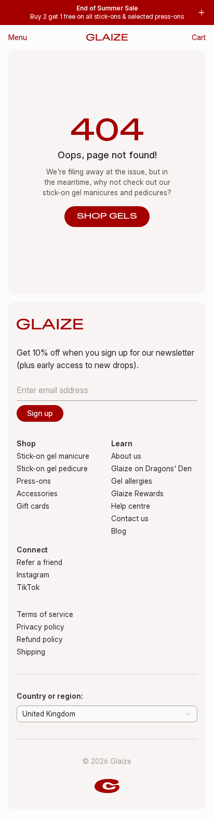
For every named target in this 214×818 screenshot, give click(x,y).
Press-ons (34, 480)
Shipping (31, 651)
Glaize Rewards (137, 493)
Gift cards (33, 505)
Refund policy (40, 639)
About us (126, 455)
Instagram (33, 574)
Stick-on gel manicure (53, 455)
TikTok (28, 587)
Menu (17, 37)
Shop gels (107, 216)
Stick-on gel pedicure (52, 468)
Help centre (130, 505)
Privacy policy (40, 626)
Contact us (130, 518)
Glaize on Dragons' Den (151, 468)
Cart (199, 37)
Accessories (37, 493)
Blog (118, 530)
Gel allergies (131, 480)
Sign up (40, 413)
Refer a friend (39, 562)
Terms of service (45, 614)
